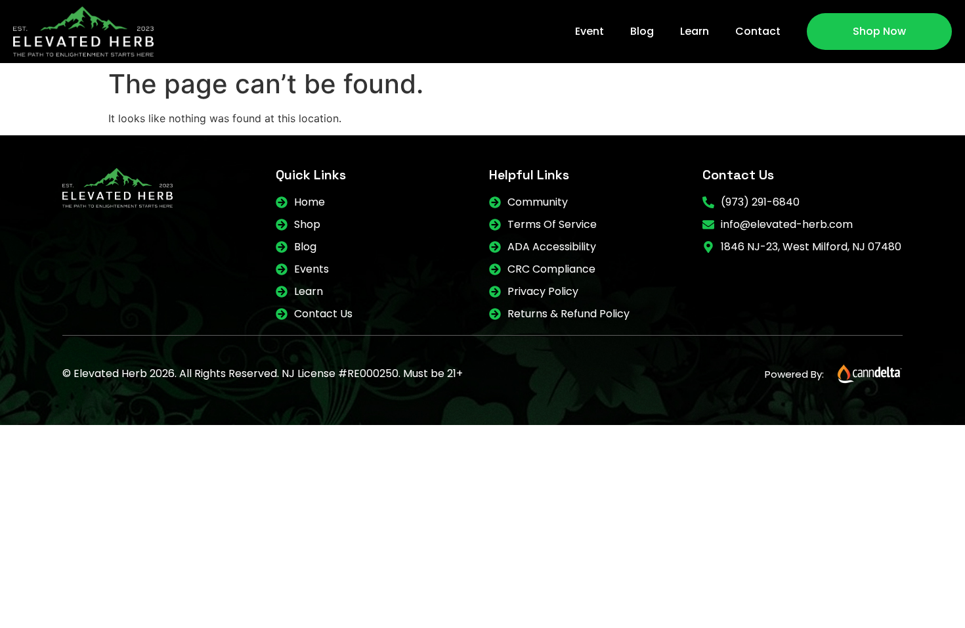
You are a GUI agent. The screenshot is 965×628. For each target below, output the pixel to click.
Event (589, 31)
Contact (758, 31)
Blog (642, 31)
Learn (694, 31)
